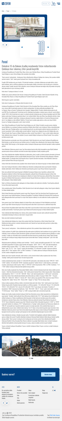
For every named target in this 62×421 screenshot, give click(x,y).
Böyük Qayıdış (32, 400)
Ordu (3, 11)
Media (18, 400)
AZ (53, 390)
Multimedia (31, 402)
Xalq (18, 398)
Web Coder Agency (55, 415)
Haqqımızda (45, 393)
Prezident (19, 390)
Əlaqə (43, 390)
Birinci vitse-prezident (22, 393)
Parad (7, 11)
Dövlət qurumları (21, 403)
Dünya (30, 390)
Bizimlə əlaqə (48, 374)
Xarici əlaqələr (32, 393)
